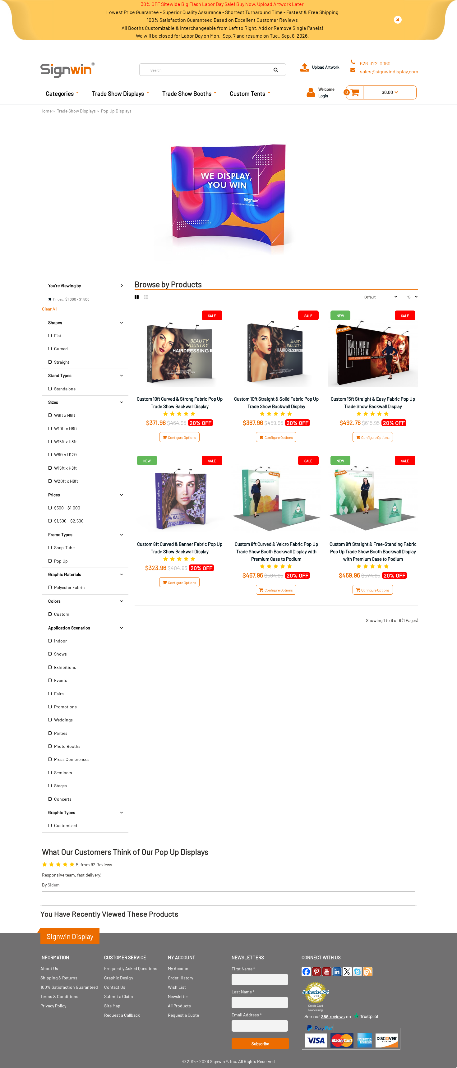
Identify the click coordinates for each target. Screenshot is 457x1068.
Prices (54, 494)
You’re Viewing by (64, 285)
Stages (60, 785)
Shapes (55, 322)
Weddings (63, 719)
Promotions (65, 706)
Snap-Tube (64, 547)
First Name (243, 968)
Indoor (60, 640)
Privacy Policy (53, 1005)
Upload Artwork (325, 67)
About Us (49, 968)
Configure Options (181, 437)
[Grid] (137, 297)
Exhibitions (64, 667)
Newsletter (178, 996)
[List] (146, 297)
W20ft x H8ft (65, 481)
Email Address (247, 1014)
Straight (61, 362)
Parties (60, 733)
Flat (57, 335)
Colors (54, 601)
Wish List (177, 987)
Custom (61, 614)
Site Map (112, 1005)
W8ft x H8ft (64, 415)
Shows (60, 653)
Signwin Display (70, 936)
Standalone (64, 388)
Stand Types (60, 375)
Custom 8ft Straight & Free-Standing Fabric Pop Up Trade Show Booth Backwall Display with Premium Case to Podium (373, 551)
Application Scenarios (69, 627)
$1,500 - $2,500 (68, 520)
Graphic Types (61, 812)
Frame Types (60, 534)
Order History (180, 977)
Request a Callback (122, 1015)
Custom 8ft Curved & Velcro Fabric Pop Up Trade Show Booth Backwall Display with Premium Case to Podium (276, 551)
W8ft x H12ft (65, 454)
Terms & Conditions (59, 996)
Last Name (243, 991)
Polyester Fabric (69, 587)
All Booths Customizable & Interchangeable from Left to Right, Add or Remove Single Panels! (222, 28)
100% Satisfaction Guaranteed (69, 987)
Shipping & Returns (58, 977)
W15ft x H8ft (65, 441)
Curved (60, 348)
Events (60, 680)
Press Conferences (71, 759)
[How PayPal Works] (351, 1052)
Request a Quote (183, 1015)
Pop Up (60, 561)
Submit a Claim (118, 996)
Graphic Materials (64, 574)
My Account (179, 968)
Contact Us (114, 987)
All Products (179, 1005)
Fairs (58, 693)
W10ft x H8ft (65, 428)
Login (323, 95)
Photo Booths (67, 746)
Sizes (53, 402)
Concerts (62, 799)
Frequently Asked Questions (130, 968)
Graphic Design (118, 977)
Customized (65, 825)
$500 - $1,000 (66, 507)
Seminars (62, 772)
